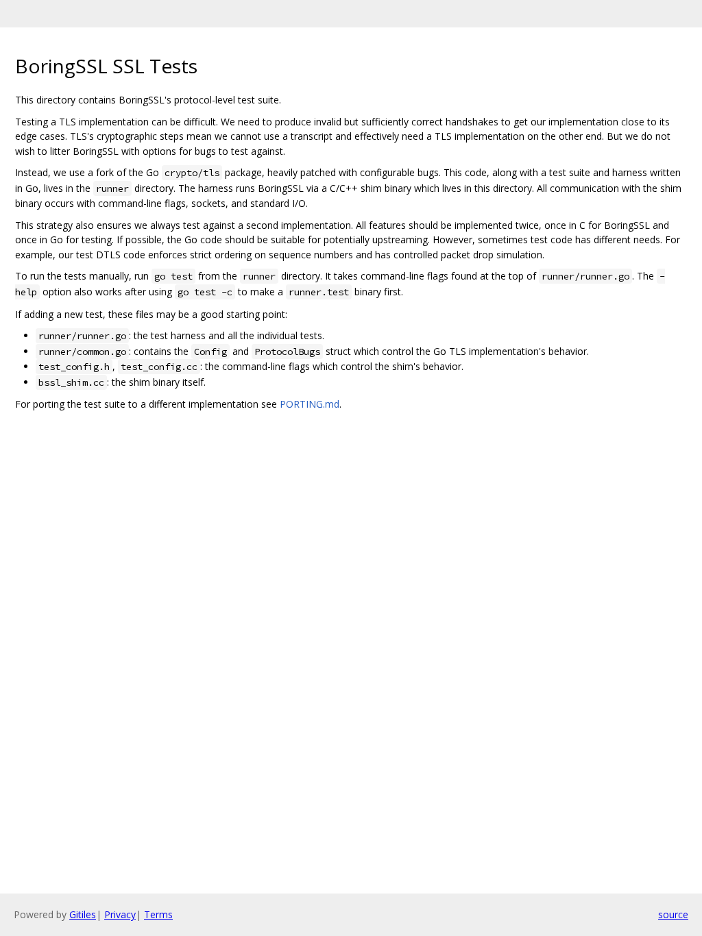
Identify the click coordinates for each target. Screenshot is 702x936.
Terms (158, 914)
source (673, 914)
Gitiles (82, 914)
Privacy (120, 914)
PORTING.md (309, 403)
